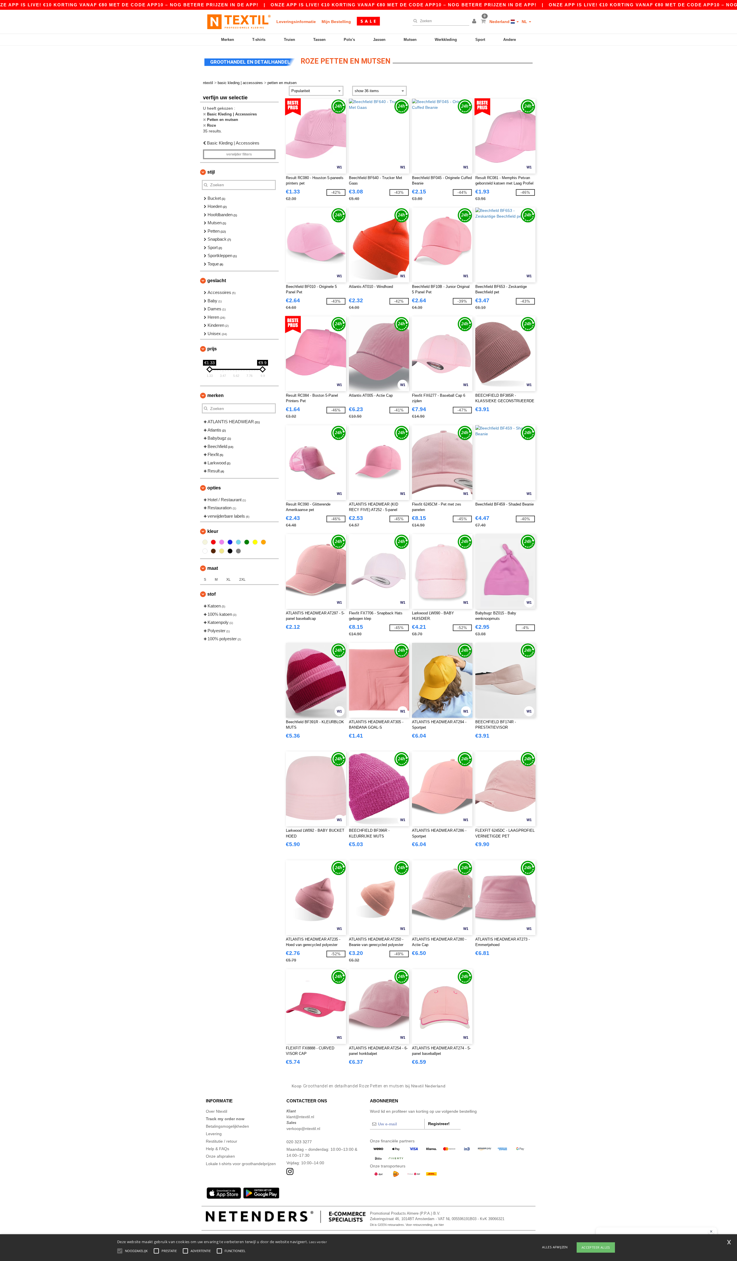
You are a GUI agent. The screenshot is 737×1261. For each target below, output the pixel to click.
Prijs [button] (212, 348)
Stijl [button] (211, 172)
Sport (480, 39)
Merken (227, 39)
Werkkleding (446, 39)
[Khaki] (221, 551)
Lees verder (318, 1242)
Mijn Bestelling (336, 21)
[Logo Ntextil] (239, 21)
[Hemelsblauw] (238, 542)
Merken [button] (215, 395)
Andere (509, 39)
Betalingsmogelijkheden (227, 1126)
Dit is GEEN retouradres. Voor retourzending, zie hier (407, 1224)
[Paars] (221, 542)
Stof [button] (211, 594)
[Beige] (205, 542)
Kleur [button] (212, 531)
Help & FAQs (217, 1148)
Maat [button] (212, 568)
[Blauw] (230, 542)
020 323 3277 (299, 1142)
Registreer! (439, 1123)
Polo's (349, 39)
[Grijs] (238, 551)
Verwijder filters (239, 154)
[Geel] (255, 542)
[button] (475, 21)
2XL (242, 580)
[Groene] (246, 542)
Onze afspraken (220, 1156)
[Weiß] (205, 551)
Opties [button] (214, 487)
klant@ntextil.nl (300, 1116)
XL (228, 580)
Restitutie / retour (221, 1141)
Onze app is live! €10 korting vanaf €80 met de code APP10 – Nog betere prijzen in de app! (404, 4)
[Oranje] (263, 542)
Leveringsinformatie (296, 21)
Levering (214, 1133)
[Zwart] (230, 551)
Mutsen (410, 39)
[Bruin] (213, 551)
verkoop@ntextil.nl (303, 1128)
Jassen (379, 39)
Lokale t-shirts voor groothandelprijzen (241, 1163)
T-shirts (258, 39)
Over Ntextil (216, 1111)
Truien (289, 39)
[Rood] (213, 542)
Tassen (319, 39)
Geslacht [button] (216, 280)
